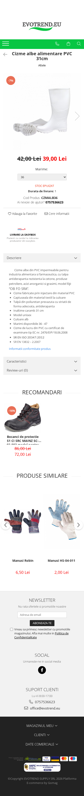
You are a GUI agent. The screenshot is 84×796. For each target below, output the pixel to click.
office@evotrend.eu (44, 708)
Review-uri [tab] (17, 370)
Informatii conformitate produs (30, 349)
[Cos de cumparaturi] (68, 43)
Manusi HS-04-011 (61, 561)
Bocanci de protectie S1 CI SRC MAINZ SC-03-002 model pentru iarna (23, 440)
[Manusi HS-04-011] (61, 521)
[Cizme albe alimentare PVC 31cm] (42, 111)
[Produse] (6, 45)
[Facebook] (42, 670)
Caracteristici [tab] (16, 361)
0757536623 (44, 702)
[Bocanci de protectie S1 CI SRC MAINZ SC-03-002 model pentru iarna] (22, 418)
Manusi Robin (22, 561)
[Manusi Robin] (22, 521)
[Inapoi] (3, 54)
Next (77, 116)
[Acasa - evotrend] (42, 26)
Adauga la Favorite (24, 213)
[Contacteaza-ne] (57, 43)
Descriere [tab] (14, 257)
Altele (42, 65)
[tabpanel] (42, 111)
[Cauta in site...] (79, 43)
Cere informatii (58, 213)
